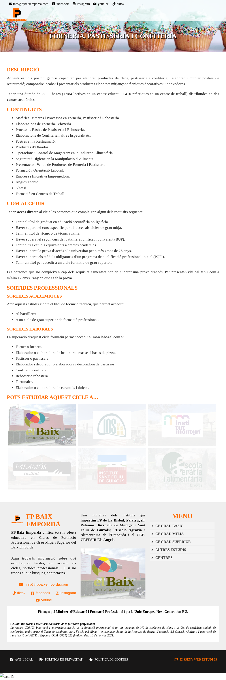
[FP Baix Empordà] (17, 14)
